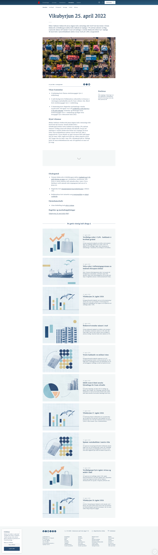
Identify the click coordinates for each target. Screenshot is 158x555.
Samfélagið (51, 7)
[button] (96, 2)
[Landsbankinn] (38, 2)
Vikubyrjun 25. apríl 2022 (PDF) (59, 213)
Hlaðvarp (76, 7)
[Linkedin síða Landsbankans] (50, 531)
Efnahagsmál (58, 7)
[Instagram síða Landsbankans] (53, 531)
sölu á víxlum (69, 205)
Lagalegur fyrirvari (46, 544)
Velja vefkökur (12, 544)
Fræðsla (70, 7)
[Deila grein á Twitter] (87, 84)
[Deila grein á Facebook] (84, 84)
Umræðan (45, 7)
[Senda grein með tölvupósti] (89, 84)
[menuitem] (46, 2)
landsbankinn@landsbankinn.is (48, 543)
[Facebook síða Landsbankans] (43, 531)
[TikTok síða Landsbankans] (55, 531)
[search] (103, 2)
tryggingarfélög (77, 194)
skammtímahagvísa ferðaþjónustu (72, 189)
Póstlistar (102, 91)
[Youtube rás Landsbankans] (48, 531)
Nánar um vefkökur (8, 542)
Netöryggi (65, 7)
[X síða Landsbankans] (46, 531)
